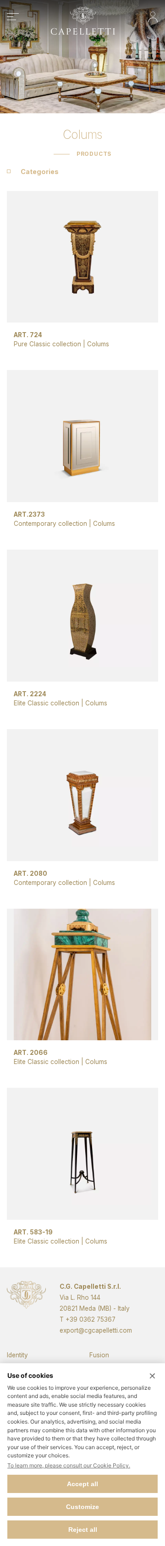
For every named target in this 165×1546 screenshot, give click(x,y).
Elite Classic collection (46, 703)
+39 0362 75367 (91, 1319)
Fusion (99, 1355)
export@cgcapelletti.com (96, 1330)
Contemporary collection (50, 523)
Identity (17, 1355)
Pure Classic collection (47, 344)
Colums (98, 344)
